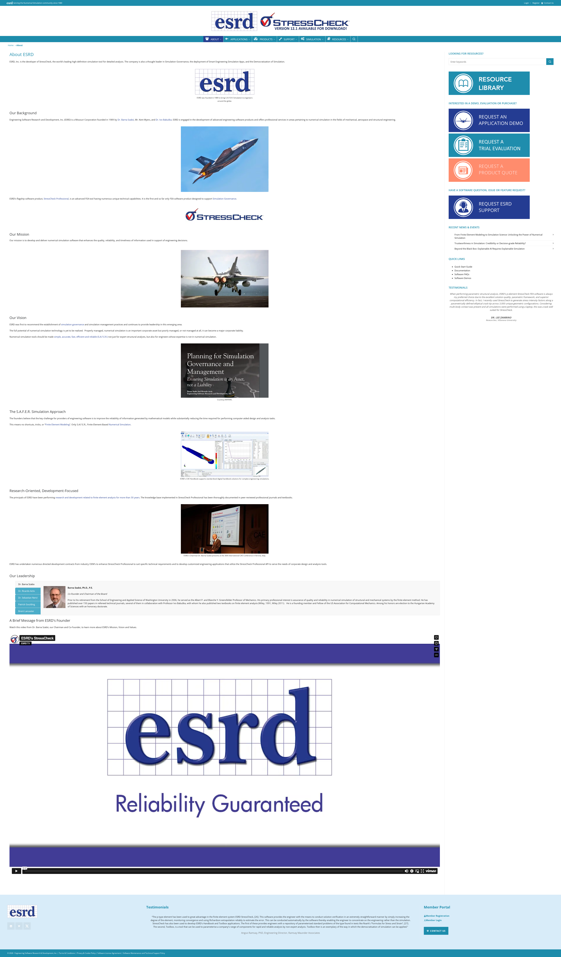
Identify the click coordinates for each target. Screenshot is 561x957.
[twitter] (27, 926)
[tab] (28, 584)
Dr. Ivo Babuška (164, 119)
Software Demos (462, 278)
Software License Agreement (109, 953)
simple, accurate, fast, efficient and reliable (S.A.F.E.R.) (81, 336)
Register (536, 3)
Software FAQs (461, 274)
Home (11, 45)
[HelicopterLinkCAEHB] (224, 454)
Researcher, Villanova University (501, 320)
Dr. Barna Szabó (126, 119)
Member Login (434, 920)
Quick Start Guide (463, 266)
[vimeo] (19, 926)
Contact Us (549, 3)
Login (526, 3)
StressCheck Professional (56, 198)
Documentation (462, 270)
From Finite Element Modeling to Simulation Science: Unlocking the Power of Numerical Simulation (498, 236)
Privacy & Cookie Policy (86, 953)
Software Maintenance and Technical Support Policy (144, 953)
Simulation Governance (224, 198)
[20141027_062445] (225, 529)
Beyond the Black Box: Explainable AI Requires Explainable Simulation (489, 248)
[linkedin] (11, 926)
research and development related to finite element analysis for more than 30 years (98, 497)
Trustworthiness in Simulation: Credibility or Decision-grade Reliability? (490, 243)
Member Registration (437, 916)
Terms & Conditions (67, 953)
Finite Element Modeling (57, 424)
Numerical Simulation (120, 424)
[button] (550, 61)
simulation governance (72, 324)
